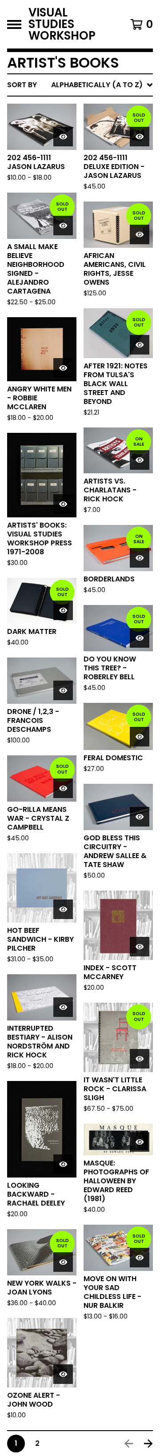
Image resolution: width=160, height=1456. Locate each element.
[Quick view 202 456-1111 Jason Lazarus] (63, 136)
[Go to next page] (148, 1443)
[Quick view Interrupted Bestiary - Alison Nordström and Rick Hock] (63, 1007)
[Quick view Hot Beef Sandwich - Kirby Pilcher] (63, 909)
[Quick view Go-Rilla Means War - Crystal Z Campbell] (63, 788)
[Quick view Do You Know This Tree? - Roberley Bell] (139, 638)
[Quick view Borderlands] (139, 558)
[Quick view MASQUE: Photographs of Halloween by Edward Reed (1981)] (139, 1142)
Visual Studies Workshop (62, 24)
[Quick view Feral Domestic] (139, 736)
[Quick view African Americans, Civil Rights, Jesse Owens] (139, 234)
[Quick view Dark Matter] (63, 610)
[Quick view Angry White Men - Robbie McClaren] (63, 368)
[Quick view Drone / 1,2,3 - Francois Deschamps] (63, 690)
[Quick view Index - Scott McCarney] (139, 946)
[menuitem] (80, 85)
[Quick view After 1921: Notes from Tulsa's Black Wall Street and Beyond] (139, 345)
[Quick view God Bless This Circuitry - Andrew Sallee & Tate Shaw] (139, 817)
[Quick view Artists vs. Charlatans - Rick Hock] (139, 460)
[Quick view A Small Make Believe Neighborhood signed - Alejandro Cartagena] (63, 225)
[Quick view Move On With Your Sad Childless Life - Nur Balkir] (139, 1257)
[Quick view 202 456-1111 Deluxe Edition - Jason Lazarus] (139, 136)
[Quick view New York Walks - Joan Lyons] (63, 1262)
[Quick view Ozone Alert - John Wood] (63, 1374)
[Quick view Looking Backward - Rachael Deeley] (63, 1164)
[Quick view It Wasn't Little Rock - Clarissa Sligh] (139, 1059)
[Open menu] (14, 24)
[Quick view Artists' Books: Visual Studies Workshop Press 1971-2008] (63, 504)
